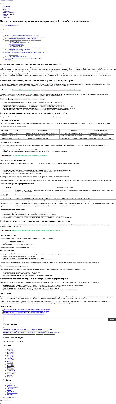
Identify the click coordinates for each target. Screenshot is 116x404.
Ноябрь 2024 (10, 369)
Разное (5, 15)
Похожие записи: (13, 60)
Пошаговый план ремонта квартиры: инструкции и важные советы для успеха (26, 311)
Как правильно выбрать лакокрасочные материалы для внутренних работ (23, 48)
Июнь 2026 (10, 349)
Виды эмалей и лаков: (17, 46)
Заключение (8, 59)
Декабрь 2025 (11, 353)
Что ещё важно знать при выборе (17, 50)
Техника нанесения (13, 55)
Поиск (5, 317)
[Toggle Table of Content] (1, 32)
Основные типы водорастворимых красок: (22, 42)
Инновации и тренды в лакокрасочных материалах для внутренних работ (23, 58)
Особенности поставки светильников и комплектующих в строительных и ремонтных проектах (31, 332)
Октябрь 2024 (11, 370)
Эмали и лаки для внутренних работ (17, 45)
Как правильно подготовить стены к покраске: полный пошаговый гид (24, 314)
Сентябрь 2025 (11, 358)
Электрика (6, 8)
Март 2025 (10, 363)
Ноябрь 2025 (10, 355)
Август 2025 (10, 360)
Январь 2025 (10, 366)
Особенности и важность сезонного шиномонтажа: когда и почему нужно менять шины (29, 334)
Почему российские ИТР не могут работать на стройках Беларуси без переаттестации (28, 329)
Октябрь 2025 (11, 356)
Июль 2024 (10, 375)
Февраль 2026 (11, 350)
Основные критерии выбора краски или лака (19, 49)
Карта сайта (6, 17)
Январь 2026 (10, 352)
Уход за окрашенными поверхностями (18, 56)
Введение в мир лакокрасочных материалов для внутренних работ (22, 35)
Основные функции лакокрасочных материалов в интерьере (23, 38)
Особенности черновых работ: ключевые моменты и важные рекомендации (25, 312)
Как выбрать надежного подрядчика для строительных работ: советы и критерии (27, 309)
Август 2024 (10, 373)
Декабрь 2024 (11, 367)
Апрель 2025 (10, 361)
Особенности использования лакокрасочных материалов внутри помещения (24, 52)
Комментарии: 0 (14, 25)
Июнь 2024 (10, 376)
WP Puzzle (8, 400)
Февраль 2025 (11, 364)
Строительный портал (6, 0)
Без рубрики (10, 384)
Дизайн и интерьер (8, 14)
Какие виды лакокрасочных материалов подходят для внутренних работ (23, 40)
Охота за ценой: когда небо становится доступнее (17, 328)
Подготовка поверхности (15, 53)
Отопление (6, 9)
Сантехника (6, 11)
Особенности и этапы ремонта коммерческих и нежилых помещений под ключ (26, 331)
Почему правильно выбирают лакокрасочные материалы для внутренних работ (25, 37)
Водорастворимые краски (15, 41)
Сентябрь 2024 (11, 372)
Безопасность (7, 6)
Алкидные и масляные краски (16, 44)
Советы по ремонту (9, 12)
